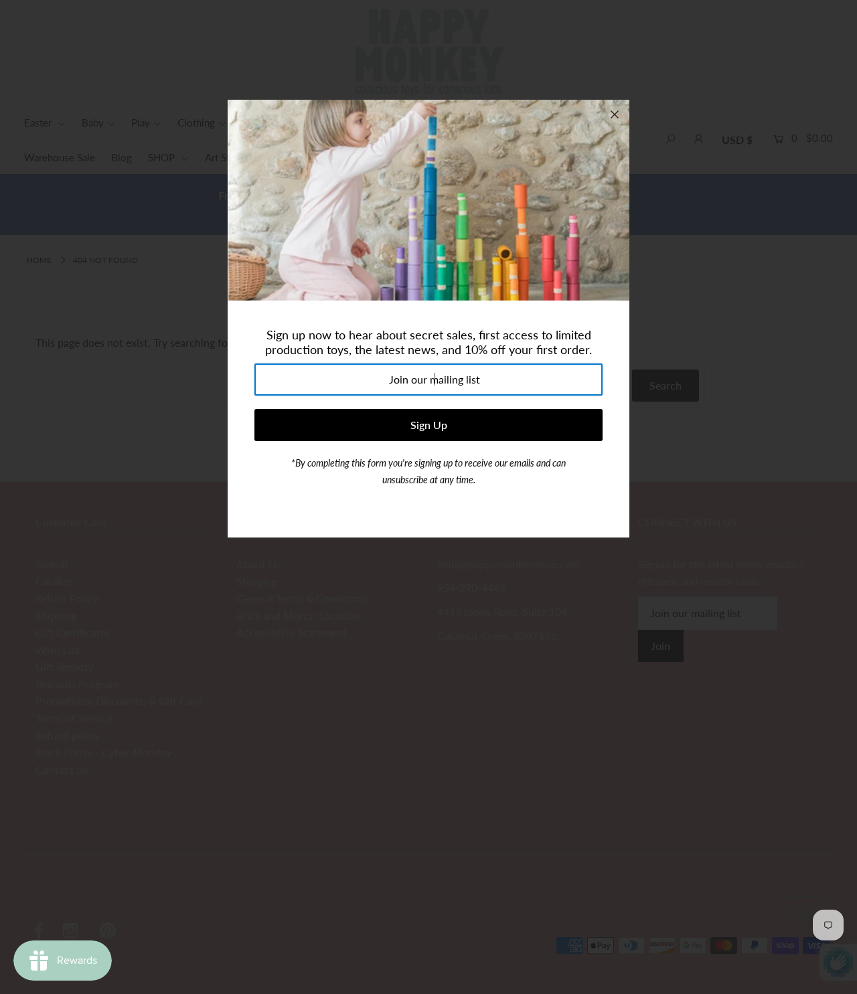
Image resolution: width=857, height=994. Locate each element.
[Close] (614, 114)
